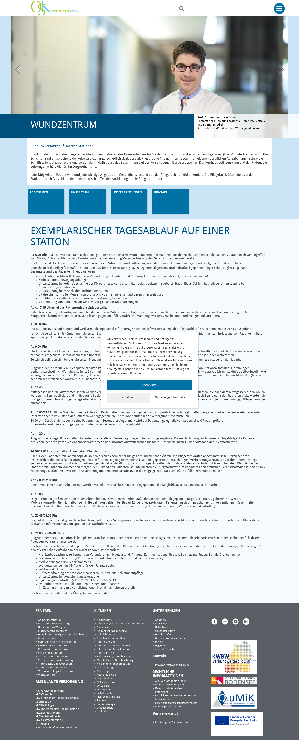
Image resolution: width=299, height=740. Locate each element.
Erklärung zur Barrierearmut (172, 722)
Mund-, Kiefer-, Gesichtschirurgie (116, 660)
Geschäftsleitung (165, 631)
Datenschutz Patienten (168, 688)
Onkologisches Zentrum (52, 645)
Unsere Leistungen (127, 192)
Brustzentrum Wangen (51, 627)
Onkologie (103, 686)
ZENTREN (44, 611)
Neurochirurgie (106, 667)
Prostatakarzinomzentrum (53, 649)
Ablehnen (128, 397)
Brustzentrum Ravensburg (54, 623)
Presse (159, 642)
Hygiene (160, 645)
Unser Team (80, 192)
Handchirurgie (105, 653)
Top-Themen (39, 192)
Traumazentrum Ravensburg (55, 664)
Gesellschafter (163, 634)
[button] (281, 69)
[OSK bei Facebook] (214, 621)
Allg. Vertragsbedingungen (171, 681)
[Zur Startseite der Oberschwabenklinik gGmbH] (56, 8)
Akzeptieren (149, 384)
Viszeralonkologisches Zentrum (56, 671)
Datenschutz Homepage (169, 684)
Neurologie (103, 671)
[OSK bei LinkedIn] (246, 621)
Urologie (102, 711)
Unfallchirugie (105, 708)
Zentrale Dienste (165, 649)
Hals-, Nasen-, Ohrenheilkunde (115, 656)
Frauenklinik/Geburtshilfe (112, 631)
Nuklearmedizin (106, 682)
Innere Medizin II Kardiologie (114, 645)
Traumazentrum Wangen (53, 667)
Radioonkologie (106, 704)
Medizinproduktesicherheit (171, 638)
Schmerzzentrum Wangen (53, 656)
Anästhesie (103, 627)
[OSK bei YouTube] (235, 621)
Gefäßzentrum (47, 638)
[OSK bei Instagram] (225, 621)
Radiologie (103, 700)
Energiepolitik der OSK (168, 706)
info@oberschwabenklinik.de (172, 665)
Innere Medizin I (106, 642)
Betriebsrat (161, 627)
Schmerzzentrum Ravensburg (56, 660)
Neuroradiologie (106, 675)
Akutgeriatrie (104, 620)
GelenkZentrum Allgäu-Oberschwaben (61, 634)
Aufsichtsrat (162, 623)
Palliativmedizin (106, 693)
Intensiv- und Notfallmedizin (113, 649)
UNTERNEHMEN (166, 611)
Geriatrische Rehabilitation (112, 638)
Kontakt (160, 192)
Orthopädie (104, 689)
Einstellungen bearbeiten (171, 397)
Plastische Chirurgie (108, 697)
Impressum (162, 699)
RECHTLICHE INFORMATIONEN (168, 674)
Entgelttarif (161, 692)
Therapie (43, 723)
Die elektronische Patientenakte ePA (176, 695)
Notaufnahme (105, 678)
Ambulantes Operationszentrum (57, 727)
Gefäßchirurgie (106, 634)
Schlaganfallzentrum (50, 653)
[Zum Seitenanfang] (294, 727)
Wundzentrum (47, 675)
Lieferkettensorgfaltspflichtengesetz (176, 703)
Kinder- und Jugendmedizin (113, 664)
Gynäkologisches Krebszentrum (57, 642)
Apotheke (161, 620)
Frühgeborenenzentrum (52, 631)
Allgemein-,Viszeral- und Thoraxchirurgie (121, 623)
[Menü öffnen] (279, 8)
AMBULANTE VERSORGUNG (59, 682)
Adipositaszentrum (49, 620)
